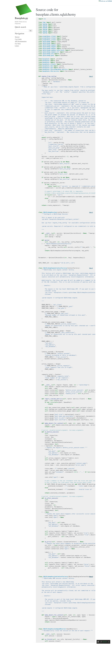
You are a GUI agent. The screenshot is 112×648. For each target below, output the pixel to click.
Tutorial (17, 37)
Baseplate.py (21, 18)
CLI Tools (18, 44)
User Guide (18, 39)
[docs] (91, 76)
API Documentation (20, 41)
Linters (17, 46)
